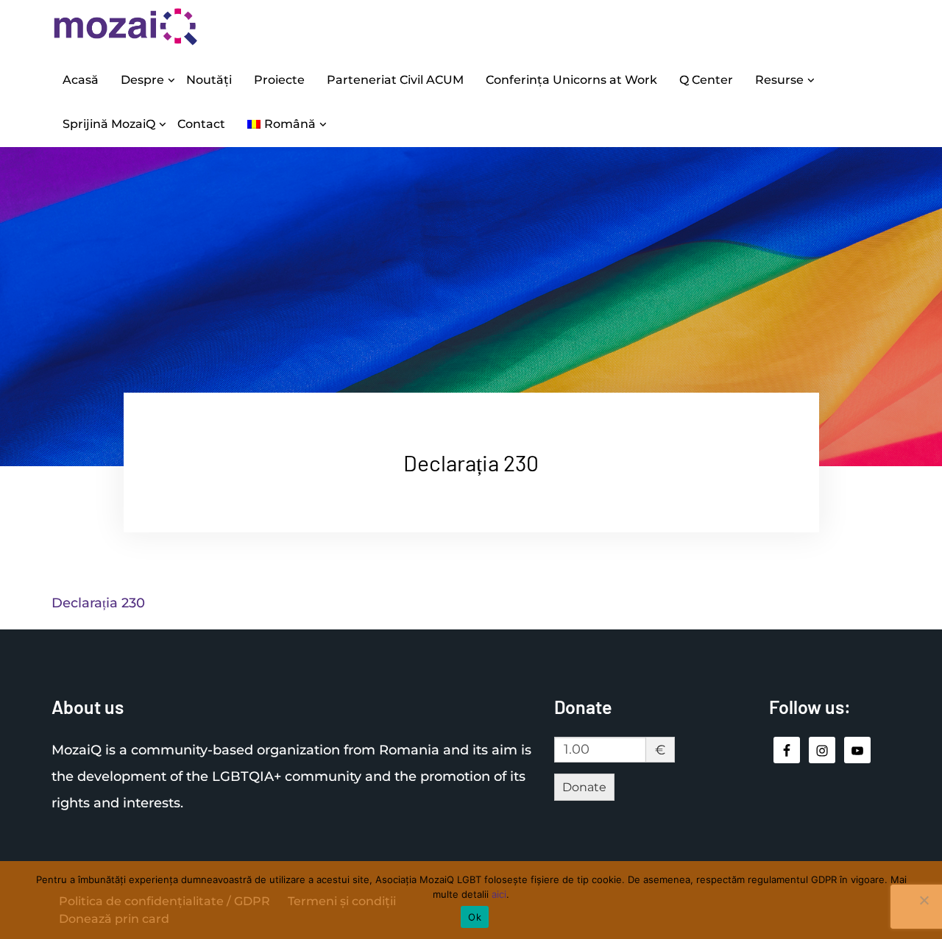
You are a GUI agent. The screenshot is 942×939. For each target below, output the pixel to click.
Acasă (81, 80)
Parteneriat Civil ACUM (395, 80)
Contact (201, 124)
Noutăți (209, 80)
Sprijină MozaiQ (109, 124)
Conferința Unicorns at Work (571, 80)
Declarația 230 (98, 603)
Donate (584, 787)
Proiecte (279, 80)
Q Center (706, 80)
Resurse (779, 80)
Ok (474, 917)
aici (499, 894)
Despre (142, 80)
